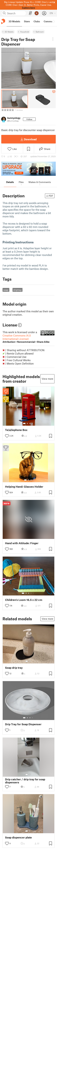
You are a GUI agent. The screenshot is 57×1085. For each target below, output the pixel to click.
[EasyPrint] (30, 13)
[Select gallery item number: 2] (27, 423)
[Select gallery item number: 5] (33, 593)
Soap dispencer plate (18, 837)
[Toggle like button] (7, 436)
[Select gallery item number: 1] (24, 423)
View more (47, 378)
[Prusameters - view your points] (37, 13)
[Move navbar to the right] (54, 21)
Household (24, 32)
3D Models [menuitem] (14, 21)
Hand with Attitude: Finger (21, 543)
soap (5, 289)
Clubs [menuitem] (37, 21)
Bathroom (40, 32)
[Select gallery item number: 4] (32, 423)
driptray (17, 289)
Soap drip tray (14, 667)
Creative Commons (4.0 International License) (26, 338)
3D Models (9, 32)
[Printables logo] (3, 21)
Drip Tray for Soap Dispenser (23, 724)
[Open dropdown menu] (53, 39)
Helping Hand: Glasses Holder (24, 486)
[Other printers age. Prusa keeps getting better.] (28, 169)
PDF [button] (51, 195)
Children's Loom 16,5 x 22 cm (23, 599)
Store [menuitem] (27, 21)
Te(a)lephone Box (16, 429)
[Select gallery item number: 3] (30, 423)
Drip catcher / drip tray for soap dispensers (25, 781)
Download (30, 139)
